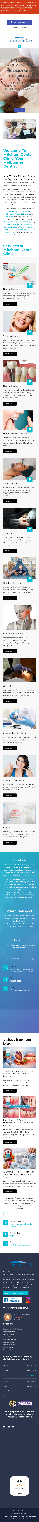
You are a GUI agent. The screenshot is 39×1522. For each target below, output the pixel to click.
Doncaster (9, 216)
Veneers (27, 229)
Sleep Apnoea (10, 483)
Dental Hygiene (28, 222)
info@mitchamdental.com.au (20, 990)
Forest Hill (18, 214)
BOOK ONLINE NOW (21, 22)
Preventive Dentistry (27, 227)
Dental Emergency (13, 633)
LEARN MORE (19, 107)
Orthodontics (9, 232)
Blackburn (10, 211)
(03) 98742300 (15, 981)
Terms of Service (23, 1519)
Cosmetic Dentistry (11, 227)
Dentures (8, 827)
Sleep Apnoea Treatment (13, 229)
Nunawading (27, 211)
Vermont (18, 211)
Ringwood (10, 214)
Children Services (12, 583)
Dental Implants (26, 224)
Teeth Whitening (13, 224)
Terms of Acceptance (13, 958)
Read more (10, 304)
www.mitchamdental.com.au (19, 1513)
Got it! (5, 1212)
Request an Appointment (16, 1293)
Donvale (26, 214)
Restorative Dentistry (14, 733)
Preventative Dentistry (15, 434)
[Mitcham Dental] (19, 39)
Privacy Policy (10, 1519)
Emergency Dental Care (13, 222)
